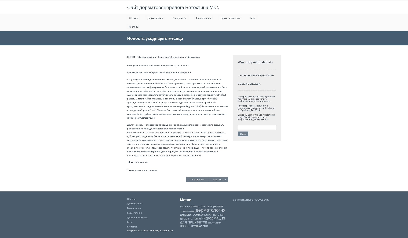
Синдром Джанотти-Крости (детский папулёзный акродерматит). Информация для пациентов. (256, 117)
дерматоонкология (196, 214)
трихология (200, 226)
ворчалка (216, 206)
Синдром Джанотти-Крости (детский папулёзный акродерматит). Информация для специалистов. (256, 98)
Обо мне (133, 18)
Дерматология (155, 18)
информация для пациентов (202, 220)
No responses (193, 57)
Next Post (218, 179)
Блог (252, 18)
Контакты (133, 26)
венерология (200, 206)
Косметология (203, 18)
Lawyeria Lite (134, 230)
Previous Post (198, 179)
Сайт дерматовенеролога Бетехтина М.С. (173, 7)
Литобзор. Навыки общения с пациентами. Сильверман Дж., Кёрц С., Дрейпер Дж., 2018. (256, 107)
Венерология (179, 18)
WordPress (167, 230)
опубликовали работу (170, 94)
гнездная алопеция (187, 211)
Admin (152, 57)
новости (153, 169)
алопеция (185, 206)
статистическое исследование (199, 140)
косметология (214, 222)
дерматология (140, 169)
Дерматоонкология (230, 18)
